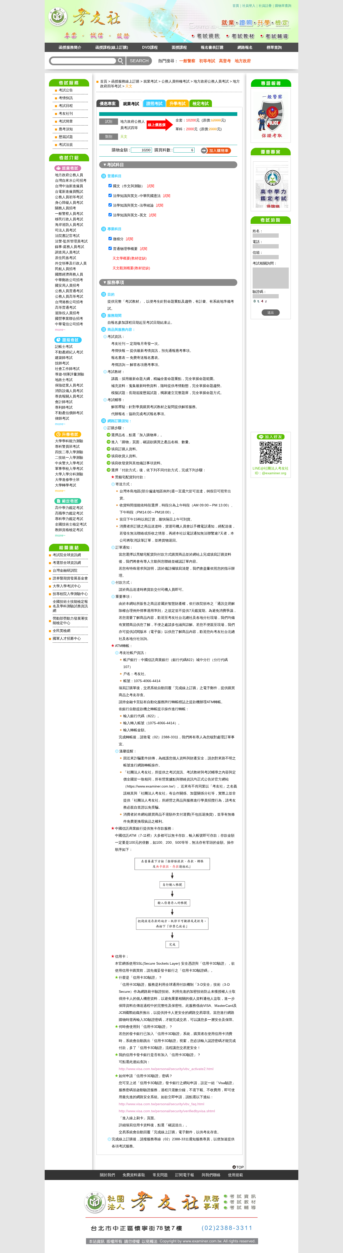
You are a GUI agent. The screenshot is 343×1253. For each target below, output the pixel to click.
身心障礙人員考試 (69, 203)
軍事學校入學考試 (69, 469)
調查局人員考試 (67, 252)
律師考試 (62, 418)
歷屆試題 (66, 137)
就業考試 (150, 81)
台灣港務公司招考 (69, 302)
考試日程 (66, 106)
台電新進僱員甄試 (69, 191)
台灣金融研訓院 (65, 570)
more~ (60, 329)
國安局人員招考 (67, 285)
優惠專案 (108, 103)
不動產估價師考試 (69, 413)
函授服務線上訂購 (125, 81)
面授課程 (179, 47)
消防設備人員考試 (69, 391)
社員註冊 (265, 6)
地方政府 (243, 61)
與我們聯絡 (211, 1175)
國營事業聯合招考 (69, 318)
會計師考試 (64, 402)
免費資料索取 (134, 1175)
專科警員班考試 (67, 446)
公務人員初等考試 (69, 197)
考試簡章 (66, 121)
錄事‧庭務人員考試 (69, 247)
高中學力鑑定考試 (69, 508)
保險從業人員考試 (69, 385)
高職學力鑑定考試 (69, 513)
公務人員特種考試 (175, 81)
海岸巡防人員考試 (69, 225)
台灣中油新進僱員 (69, 186)
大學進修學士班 (67, 480)
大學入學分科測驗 (69, 474)
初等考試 (207, 61)
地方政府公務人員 (69, 175)
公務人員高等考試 (69, 296)
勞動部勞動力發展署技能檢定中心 (70, 621)
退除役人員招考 (67, 313)
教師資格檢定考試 (69, 530)
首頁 (236, 6)
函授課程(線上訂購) (111, 47)
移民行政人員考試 (69, 219)
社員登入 (248, 6)
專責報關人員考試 (69, 396)
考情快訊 (66, 98)
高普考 (225, 61)
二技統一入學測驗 (69, 457)
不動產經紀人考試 (69, 352)
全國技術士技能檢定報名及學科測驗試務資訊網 (70, 606)
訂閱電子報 (184, 1175)
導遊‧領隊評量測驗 (69, 374)
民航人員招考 (65, 269)
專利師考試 (64, 407)
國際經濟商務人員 (69, 274)
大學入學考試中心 (67, 586)
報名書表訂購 (212, 47)
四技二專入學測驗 (69, 452)
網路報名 (245, 47)
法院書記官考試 (67, 236)
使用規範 (235, 1175)
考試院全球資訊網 (67, 555)
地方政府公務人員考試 (211, 81)
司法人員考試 (65, 230)
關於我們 (107, 1175)
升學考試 (177, 103)
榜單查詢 (274, 47)
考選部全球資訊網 (67, 563)
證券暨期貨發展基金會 (70, 578)
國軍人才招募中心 (67, 638)
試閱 (150, 186)
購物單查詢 (283, 6)
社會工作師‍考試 (67, 369)
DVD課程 (150, 47)
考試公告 (66, 90)
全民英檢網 (61, 631)
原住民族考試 (65, 258)
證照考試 (154, 103)
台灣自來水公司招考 (71, 180)
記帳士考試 (64, 347)
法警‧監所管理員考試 (71, 241)
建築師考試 (64, 358)
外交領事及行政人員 (71, 263)
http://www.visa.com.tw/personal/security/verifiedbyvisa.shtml (167, 1111)
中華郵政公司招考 (69, 280)
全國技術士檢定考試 (71, 524)
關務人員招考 (65, 208)
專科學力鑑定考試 (69, 519)
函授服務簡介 (70, 47)
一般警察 (187, 61)
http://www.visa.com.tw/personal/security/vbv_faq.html (161, 1104)
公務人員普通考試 (69, 291)
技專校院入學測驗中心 (70, 594)
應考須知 (66, 129)
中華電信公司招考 (69, 324)
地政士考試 (64, 380)
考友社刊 (66, 113)
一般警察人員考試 (69, 214)
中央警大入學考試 (69, 463)
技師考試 (62, 363)
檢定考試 (201, 103)
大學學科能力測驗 (69, 441)
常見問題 (160, 1175)
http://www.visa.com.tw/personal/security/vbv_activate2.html (166, 1069)
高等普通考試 (65, 307)
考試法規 (66, 145)
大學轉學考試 (65, 485)
